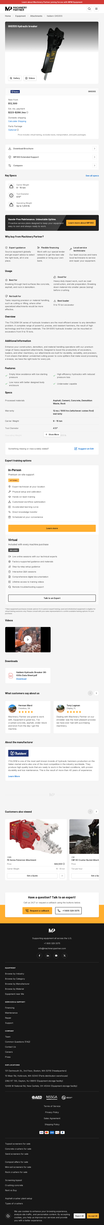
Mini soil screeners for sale (18, 1167)
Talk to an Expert (52, 598)
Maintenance (11, 1013)
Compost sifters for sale (16, 1162)
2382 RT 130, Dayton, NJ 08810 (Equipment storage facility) (34, 1081)
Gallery (16, 78)
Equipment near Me (14, 994)
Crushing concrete (14, 1185)
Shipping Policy (52, 1124)
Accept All (92, 1216)
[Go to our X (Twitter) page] (64, 955)
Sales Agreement (52, 1118)
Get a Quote (32, 876)
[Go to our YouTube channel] (56, 955)
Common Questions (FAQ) (17, 1042)
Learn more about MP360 (81, 223)
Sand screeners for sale (16, 1154)
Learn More (14, 776)
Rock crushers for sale (16, 1172)
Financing (9, 1007)
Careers (9, 1052)
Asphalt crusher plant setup (18, 1198)
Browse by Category (15, 978)
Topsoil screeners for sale (17, 1143)
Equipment (20, 16)
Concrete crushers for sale (18, 1149)
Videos (32, 78)
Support (9, 1023)
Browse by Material (14, 989)
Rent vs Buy (11, 1190)
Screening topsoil (13, 1180)
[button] (51, 53)
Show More (54, 434)
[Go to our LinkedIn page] (47, 955)
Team (7, 1036)
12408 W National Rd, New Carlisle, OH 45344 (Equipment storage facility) (41, 1086)
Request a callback (39, 910)
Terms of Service (52, 1106)
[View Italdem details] (15, 91)
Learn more (52, 528)
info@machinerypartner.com (52, 948)
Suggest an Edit (86, 448)
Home (8, 16)
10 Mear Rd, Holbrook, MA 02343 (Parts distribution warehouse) (36, 1076)
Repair (8, 1018)
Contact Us (10, 1047)
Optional (12, 130)
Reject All (79, 1216)
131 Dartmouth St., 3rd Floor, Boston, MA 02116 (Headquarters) (36, 1070)
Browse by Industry (14, 973)
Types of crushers (14, 1203)
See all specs (92, 175)
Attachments (36, 16)
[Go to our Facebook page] (39, 955)
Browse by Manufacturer (17, 984)
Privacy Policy (52, 1112)
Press (8, 1057)
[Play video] (28, 640)
